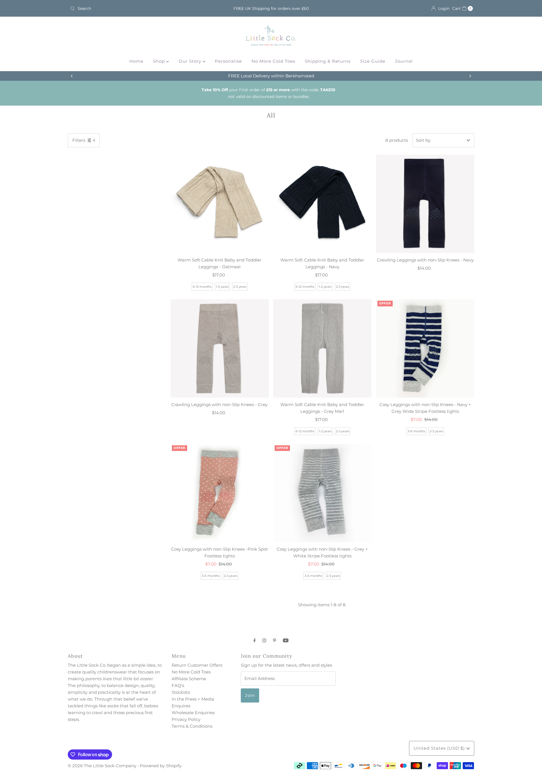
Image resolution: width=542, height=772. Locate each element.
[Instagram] (264, 640)
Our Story (191, 61)
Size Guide (372, 61)
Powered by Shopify (161, 765)
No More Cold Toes (273, 61)
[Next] (470, 76)
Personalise (228, 61)
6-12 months (202, 287)
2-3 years (239, 287)
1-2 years (222, 287)
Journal (404, 61)
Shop (159, 61)
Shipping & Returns (328, 61)
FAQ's (178, 685)
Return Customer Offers (197, 665)
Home (136, 61)
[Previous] (72, 76)
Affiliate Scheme (189, 678)
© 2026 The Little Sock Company (102, 765)
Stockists (181, 692)
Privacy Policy (186, 719)
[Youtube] (286, 640)
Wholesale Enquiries (193, 712)
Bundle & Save (271, 75)
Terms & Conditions (192, 726)
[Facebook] (254, 640)
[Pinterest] (274, 640)
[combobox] (134, 8)
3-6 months (416, 431)
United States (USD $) (440, 748)
